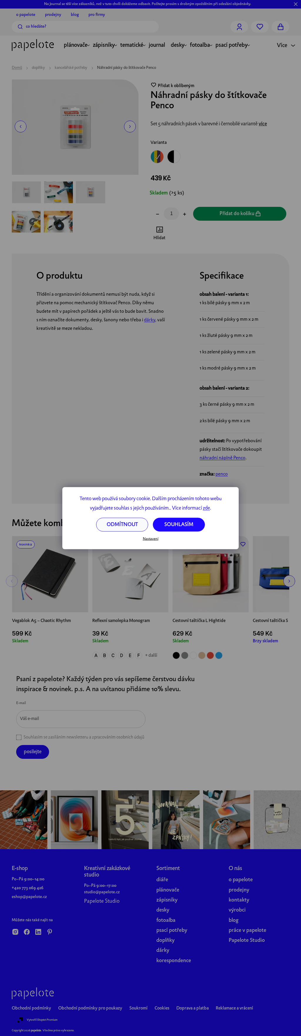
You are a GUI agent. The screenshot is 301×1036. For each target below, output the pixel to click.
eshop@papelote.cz (29, 896)
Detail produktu (130, 599)
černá (176, 655)
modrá (219, 655)
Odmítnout (122, 524)
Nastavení (150, 539)
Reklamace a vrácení (234, 1008)
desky (162, 910)
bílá (193, 655)
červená (210, 655)
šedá (184, 655)
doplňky (165, 940)
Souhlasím (178, 524)
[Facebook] (26, 932)
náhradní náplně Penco (222, 458)
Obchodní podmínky (31, 1008)
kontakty (239, 900)
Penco (221, 474)
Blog (75, 14)
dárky (149, 320)
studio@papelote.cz (102, 892)
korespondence (173, 960)
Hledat (20, 27)
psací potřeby (171, 930)
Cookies (162, 1008)
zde (206, 508)
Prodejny (53, 14)
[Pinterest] (49, 932)
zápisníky (167, 900)
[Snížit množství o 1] (157, 214)
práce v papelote (247, 930)
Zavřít (183, 234)
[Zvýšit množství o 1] (184, 214)
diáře (162, 880)
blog (233, 920)
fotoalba (165, 920)
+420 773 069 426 (28, 888)
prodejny (239, 890)
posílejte (32, 752)
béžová (201, 655)
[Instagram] (15, 932)
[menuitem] (75, 46)
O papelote (25, 14)
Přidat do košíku (237, 214)
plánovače (167, 890)
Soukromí (138, 1008)
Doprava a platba (192, 1008)
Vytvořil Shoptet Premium (42, 1020)
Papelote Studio (102, 901)
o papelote (241, 880)
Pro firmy (96, 14)
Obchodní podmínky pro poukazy (90, 1008)
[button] (20, 126)
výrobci (237, 910)
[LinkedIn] (38, 932)
